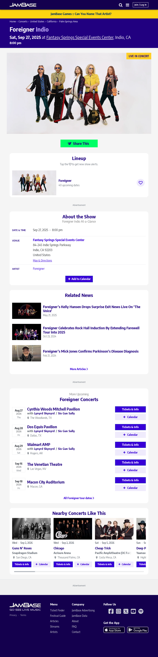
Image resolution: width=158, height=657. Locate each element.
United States (37, 21)
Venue (16, 241)
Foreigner (39, 269)
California (51, 21)
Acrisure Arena (62, 553)
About (75, 621)
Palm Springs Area (68, 21)
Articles (54, 621)
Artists (54, 632)
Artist (15, 269)
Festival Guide (58, 615)
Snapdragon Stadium (24, 553)
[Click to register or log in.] (141, 183)
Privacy (13, 615)
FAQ (74, 626)
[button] (121, 5)
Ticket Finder (57, 610)
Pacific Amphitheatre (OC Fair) (113, 553)
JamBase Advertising (83, 610)
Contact (76, 632)
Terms (23, 615)
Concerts (22, 21)
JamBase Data (79, 615)
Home (13, 21)
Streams (54, 626)
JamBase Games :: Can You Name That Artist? (81, 14)
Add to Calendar (81, 279)
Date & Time (19, 230)
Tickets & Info (22, 564)
